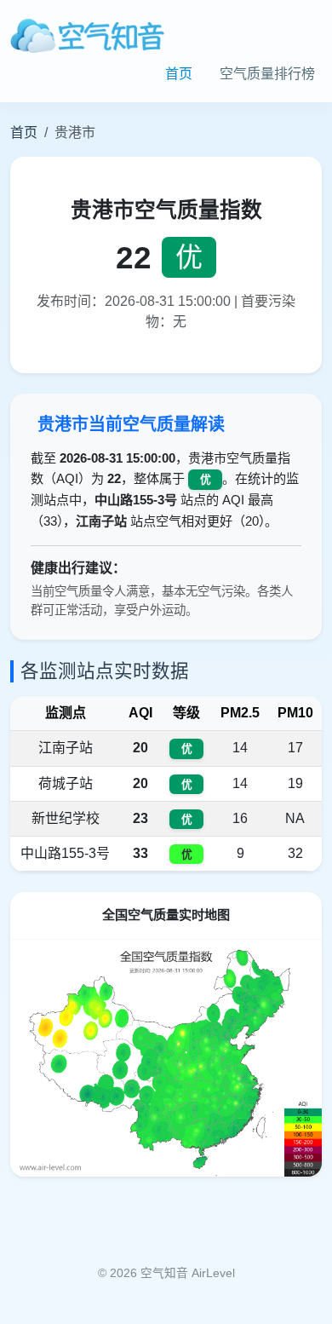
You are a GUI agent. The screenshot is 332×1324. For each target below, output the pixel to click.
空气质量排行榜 (267, 73)
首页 (178, 73)
